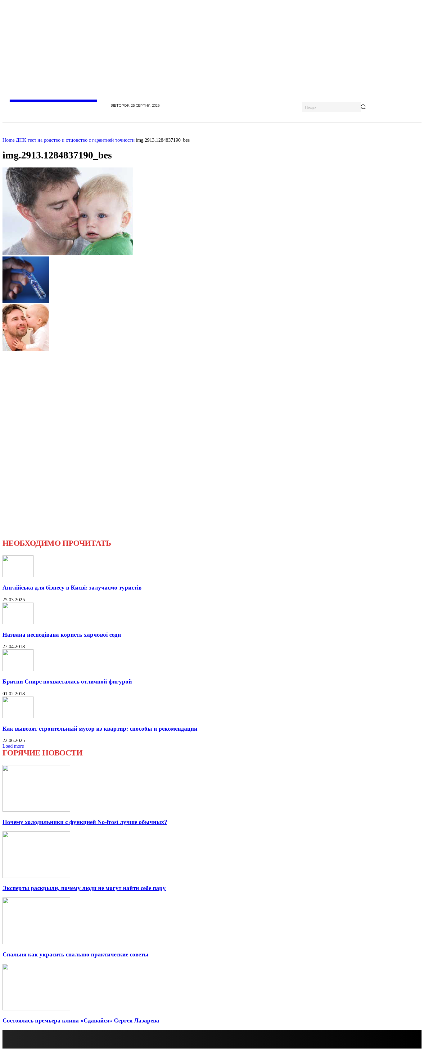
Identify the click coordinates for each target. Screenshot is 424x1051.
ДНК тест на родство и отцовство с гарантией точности (75, 140)
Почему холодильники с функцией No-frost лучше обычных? (84, 822)
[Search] (363, 107)
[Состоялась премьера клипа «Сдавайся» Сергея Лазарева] (36, 1008)
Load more (13, 746)
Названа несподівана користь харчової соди (61, 634)
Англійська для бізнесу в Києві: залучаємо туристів (72, 587)
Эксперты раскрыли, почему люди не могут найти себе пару (84, 888)
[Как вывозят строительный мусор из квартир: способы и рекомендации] (18, 716)
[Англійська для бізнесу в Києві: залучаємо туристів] (18, 575)
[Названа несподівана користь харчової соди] (18, 622)
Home (8, 140)
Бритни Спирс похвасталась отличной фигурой (67, 681)
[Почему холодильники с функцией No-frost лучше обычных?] (36, 810)
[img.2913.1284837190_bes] (67, 253)
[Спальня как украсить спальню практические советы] (36, 942)
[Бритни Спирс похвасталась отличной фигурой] (18, 669)
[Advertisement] (49, 445)
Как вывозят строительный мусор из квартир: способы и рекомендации (99, 728)
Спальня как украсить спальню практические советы (75, 954)
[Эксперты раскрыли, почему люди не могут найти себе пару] (36, 876)
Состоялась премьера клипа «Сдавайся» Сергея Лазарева (80, 1020)
